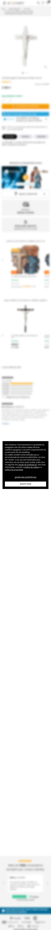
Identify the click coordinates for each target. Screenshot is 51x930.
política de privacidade (14, 470)
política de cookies (31, 467)
